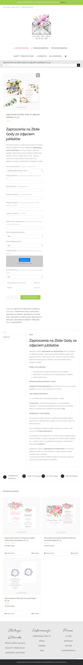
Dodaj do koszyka (30, 297)
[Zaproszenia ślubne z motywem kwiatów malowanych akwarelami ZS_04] (21, 516)
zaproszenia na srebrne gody (21, 317)
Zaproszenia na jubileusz (31, 309)
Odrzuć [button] (63, 2)
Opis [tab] (4, 332)
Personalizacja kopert (14, 241)
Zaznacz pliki (24, 260)
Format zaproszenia (20, 166)
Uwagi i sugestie (16, 213)
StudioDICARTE (16, 322)
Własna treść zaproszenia (23, 223)
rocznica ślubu (34, 311)
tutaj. (63, 409)
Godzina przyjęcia (19, 194)
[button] (38, 75)
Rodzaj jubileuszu (23, 177)
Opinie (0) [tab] (6, 337)
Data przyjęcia (17, 186)
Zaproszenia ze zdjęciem (22, 320)
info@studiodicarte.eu (27, 7)
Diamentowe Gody (21, 311)
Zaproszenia (18, 309)
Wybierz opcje (10, 546)
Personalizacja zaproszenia (15, 232)
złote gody (35, 320)
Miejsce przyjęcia (22, 204)
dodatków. (41, 444)
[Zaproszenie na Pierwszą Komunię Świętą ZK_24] (21, 576)
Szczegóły (36, 553)
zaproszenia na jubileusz (14, 314)
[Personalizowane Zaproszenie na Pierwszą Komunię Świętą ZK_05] (61, 516)
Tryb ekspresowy (24, 271)
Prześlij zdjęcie (23, 252)
